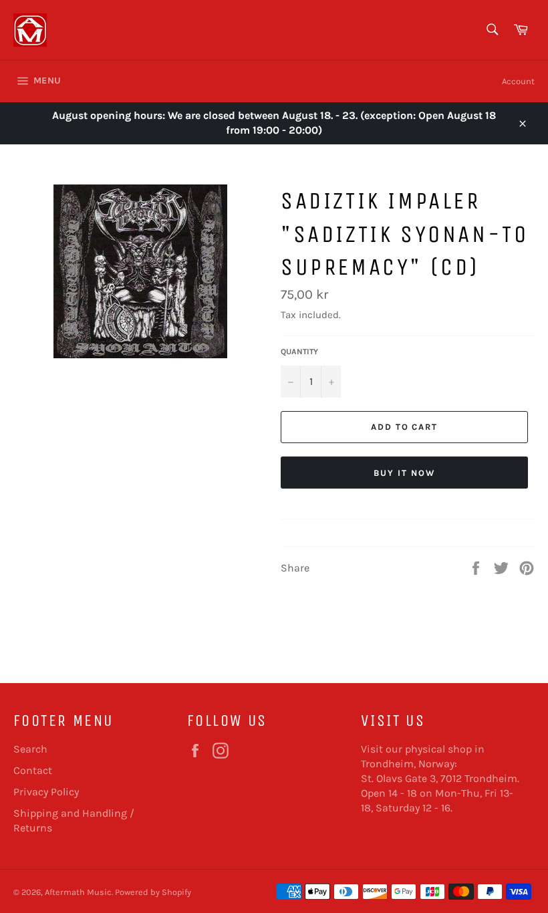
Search (30, 749)
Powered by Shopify (153, 892)
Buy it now (404, 473)
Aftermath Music (78, 892)
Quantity (299, 351)
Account (518, 81)
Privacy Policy (46, 791)
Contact (32, 770)
